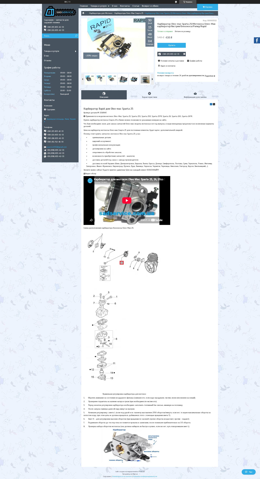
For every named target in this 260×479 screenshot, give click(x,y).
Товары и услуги (98, 6)
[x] (214, 105)
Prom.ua (142, 471)
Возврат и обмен (150, 6)
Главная (84, 6)
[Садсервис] (60, 11)
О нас (114, 6)
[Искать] (76, 36)
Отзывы (47, 60)
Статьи (135, 6)
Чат (250, 472)
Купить (171, 45)
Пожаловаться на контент (122, 476)
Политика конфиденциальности (145, 476)
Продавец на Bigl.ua (130, 474)
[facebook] (211, 105)
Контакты (125, 6)
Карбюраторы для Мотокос (101, 13)
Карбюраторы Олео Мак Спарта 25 (128, 13)
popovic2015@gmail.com (57, 147)
